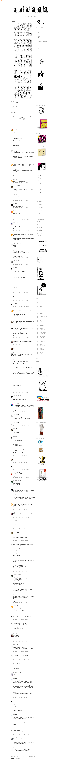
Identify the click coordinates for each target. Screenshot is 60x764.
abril (39, 229)
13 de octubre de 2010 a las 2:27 (21, 381)
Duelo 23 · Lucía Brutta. (40, 324)
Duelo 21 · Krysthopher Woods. (41, 326)
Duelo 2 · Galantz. (39, 352)
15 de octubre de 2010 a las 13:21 (21, 612)
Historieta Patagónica (42, 211)
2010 (39, 198)
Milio (14, 458)
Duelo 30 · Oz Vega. (39, 314)
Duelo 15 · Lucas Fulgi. (40, 334)
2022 (39, 180)
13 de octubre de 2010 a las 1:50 (21, 350)
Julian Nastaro (15, 185)
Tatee (39, 43)
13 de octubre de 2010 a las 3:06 (21, 392)
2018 (39, 186)
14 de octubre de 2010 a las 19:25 (21, 602)
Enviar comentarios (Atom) (20, 758)
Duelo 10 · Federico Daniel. (41, 341)
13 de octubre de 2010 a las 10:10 (21, 411)
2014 (39, 192)
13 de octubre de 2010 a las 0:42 (21, 317)
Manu (14, 203)
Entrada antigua (32, 756)
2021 (39, 181)
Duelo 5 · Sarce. (39, 348)
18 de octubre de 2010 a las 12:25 (21, 697)
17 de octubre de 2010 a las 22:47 (21, 659)
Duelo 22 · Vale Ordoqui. (40, 325)
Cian (37, 358)
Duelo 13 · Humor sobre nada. (41, 337)
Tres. (37, 302)
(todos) (37, 307)
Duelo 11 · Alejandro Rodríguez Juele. (42, 340)
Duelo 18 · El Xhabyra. (40, 330)
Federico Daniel (16, 326)
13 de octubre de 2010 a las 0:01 (21, 257)
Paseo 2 (39, 213)
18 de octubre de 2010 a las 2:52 (21, 670)
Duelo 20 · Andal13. (39, 328)
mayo (40, 227)
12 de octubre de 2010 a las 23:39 (21, 230)
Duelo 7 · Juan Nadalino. (40, 345)
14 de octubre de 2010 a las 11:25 (21, 517)
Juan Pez (15, 222)
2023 (39, 178)
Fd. (13, 352)
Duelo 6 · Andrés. (39, 346)
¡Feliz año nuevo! (39, 306)
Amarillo (37, 361)
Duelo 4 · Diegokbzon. (40, 349)
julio (39, 224)
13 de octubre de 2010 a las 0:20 (21, 306)
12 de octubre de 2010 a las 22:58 (21, 219)
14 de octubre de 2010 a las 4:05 (21, 491)
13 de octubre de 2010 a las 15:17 (21, 462)
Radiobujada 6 (14, 21)
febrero (40, 232)
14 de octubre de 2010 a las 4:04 (21, 486)
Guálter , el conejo (16, 243)
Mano (14, 678)
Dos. (37, 303)
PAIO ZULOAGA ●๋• (16, 672)
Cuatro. (37, 301)
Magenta (37, 359)
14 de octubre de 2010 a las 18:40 (21, 592)
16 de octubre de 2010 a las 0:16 (21, 619)
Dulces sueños (40, 205)
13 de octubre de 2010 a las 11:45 (21, 455)
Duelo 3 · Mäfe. (39, 350)
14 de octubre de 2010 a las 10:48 (21, 509)
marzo (40, 230)
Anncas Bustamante (16, 633)
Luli (13, 309)
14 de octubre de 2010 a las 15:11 (21, 571)
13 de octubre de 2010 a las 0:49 (21, 337)
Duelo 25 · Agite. (39, 321)
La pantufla (40, 204)
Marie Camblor (15, 472)
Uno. (37, 305)
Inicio (24, 756)
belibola (14, 179)
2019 (39, 184)
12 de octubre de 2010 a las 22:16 (21, 200)
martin (14, 488)
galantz (39, 36)
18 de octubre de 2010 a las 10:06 (21, 675)
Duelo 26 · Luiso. (39, 320)
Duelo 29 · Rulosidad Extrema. (41, 316)
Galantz (14, 428)
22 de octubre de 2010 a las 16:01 (21, 745)
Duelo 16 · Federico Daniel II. (41, 333)
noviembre (40, 201)
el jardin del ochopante (42, 51)
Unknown (14, 502)
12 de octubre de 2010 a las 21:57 (21, 160)
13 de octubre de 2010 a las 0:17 (21, 300)
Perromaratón (40, 207)
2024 (39, 177)
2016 (39, 189)
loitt (14, 210)
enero (40, 233)
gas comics (40, 46)
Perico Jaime (15, 414)
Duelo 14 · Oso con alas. (40, 336)
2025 (39, 175)
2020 (39, 183)
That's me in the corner (42, 208)
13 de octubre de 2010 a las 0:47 (21, 324)
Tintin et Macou (41, 219)
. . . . (39, 216)
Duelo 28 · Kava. (39, 317)
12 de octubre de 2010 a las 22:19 (21, 207)
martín (14, 614)
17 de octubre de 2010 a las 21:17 (21, 651)
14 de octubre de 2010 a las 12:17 (21, 528)
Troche (14, 162)
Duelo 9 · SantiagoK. (39, 342)
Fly (13, 662)
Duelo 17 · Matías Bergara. (41, 332)
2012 (39, 195)
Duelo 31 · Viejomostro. (40, 313)
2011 (39, 197)
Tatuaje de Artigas (16, 480)
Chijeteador (15, 260)
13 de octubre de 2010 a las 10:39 (21, 419)
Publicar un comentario (14, 754)
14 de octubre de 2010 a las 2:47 (21, 477)
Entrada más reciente (14, 756)
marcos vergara (40, 38)
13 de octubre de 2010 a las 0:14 (21, 292)
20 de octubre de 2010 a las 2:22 (21, 726)
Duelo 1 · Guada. (39, 353)
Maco (14, 149)
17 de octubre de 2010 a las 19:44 (21, 641)
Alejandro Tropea (16, 512)
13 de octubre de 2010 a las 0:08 (21, 264)
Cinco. (37, 299)
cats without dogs (41, 33)
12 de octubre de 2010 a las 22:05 (21, 182)
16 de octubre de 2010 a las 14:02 (21, 631)
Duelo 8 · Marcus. (39, 344)
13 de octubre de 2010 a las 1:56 (21, 357)
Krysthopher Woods (16, 574)
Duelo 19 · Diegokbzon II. (40, 329)
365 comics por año (41, 28)
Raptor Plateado (16, 319)
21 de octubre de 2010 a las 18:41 (21, 734)
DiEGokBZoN (15, 403)
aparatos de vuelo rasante (42, 41)
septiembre (41, 221)
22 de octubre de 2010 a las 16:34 (21, 752)
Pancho (14, 520)
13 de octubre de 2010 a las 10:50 (21, 433)
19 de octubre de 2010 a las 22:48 (21, 711)
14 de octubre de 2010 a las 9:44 (21, 500)
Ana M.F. (14, 644)
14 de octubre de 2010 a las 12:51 (21, 540)
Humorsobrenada (16, 128)
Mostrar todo (47, 53)
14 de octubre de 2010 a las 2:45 (21, 469)
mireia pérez (40, 48)
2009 (39, 235)
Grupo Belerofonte (16, 395)
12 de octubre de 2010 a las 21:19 (21, 147)
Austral (14, 737)
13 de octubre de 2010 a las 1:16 (21, 344)
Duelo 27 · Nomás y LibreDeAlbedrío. (42, 318)
